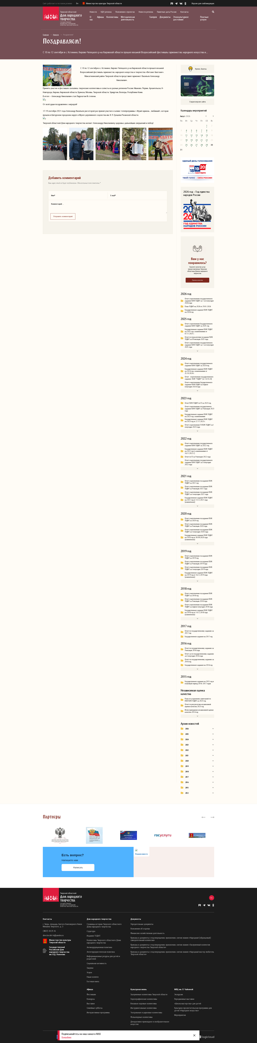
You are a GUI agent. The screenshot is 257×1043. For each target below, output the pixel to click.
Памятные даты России (166, 12)
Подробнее (66, 1037)
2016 (186, 782)
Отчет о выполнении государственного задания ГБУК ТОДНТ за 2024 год (198, 364)
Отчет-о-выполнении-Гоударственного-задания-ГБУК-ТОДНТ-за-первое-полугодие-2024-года (199, 384)
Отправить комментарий (63, 216)
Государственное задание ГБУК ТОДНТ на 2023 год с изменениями (198, 415)
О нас (91, 18)
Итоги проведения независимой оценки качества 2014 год (199, 711)
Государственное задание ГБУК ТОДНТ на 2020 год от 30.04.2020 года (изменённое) (198, 537)
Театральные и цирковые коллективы (146, 1012)
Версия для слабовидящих (203, 3)
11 (186, 135)
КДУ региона (106, 12)
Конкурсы (91, 999)
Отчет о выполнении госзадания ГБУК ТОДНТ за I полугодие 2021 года (198, 493)
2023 (186, 745)
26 (191, 145)
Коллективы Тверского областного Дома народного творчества (104, 941)
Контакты (184, 12)
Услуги (89, 972)
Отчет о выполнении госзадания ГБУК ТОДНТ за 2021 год (198, 482)
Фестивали (91, 994)
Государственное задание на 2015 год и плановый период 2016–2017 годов (199, 682)
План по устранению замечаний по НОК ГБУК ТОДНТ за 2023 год (198, 700)
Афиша (100, 17)
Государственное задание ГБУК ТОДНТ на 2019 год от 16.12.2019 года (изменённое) (198, 575)
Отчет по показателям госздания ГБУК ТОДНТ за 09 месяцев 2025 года (199, 338)
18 (186, 140)
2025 (186, 734)
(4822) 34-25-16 (49, 931)
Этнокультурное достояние (180, 18)
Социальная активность (97, 963)
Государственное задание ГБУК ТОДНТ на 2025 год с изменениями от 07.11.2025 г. (198, 331)
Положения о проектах (125, 12)
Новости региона (146, 12)
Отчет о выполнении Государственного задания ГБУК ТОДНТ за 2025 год (198, 325)
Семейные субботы (94, 1008)
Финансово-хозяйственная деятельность (148, 933)
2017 (186, 777)
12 (191, 135)
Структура (91, 931)
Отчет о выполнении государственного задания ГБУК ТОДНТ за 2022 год (198, 444)
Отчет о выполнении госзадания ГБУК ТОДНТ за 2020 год (198, 519)
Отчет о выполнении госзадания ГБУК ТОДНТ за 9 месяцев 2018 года (198, 600)
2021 (186, 755)
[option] (60, 835)
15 (207, 135)
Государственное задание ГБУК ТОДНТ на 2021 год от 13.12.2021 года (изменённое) (198, 500)
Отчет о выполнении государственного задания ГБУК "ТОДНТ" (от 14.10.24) (199, 378)
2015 (186, 788)
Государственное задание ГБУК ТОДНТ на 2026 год (198, 311)
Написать (78, 867)
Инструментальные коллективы (144, 1008)
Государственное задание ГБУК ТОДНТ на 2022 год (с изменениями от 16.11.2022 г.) (198, 451)
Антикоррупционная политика (99, 947)
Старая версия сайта (197, 101)
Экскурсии (178, 994)
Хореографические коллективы (144, 999)
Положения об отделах (140, 928)
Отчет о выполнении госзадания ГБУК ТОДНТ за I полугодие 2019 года (198, 568)
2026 (186, 729)
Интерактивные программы (98, 1012)
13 (196, 135)
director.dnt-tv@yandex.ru (53, 935)
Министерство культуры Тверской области (60, 941)
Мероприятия (180, 1015)
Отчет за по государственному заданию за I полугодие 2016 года (199, 655)
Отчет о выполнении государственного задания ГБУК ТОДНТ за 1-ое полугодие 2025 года (199, 345)
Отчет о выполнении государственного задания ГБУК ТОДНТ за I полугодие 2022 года (198, 462)
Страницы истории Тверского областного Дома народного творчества (104, 925)
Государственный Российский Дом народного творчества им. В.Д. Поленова (59, 951)
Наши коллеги (93, 977)
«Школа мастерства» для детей (187, 1003)
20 (196, 140)
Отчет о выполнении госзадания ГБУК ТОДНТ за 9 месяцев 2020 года (198, 525)
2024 (186, 739)
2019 (186, 766)
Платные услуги (204, 18)
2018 (186, 771)
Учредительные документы (142, 924)
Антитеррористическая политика (101, 952)
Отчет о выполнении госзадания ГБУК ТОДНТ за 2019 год (198, 557)
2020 (186, 761)
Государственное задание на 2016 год (198, 665)
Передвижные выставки (184, 999)
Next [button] (212, 817)
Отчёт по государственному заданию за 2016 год (199, 660)
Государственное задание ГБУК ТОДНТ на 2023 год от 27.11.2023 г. (198, 420)
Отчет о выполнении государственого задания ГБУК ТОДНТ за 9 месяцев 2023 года (199, 408)
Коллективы (112, 17)
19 (191, 140)
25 (186, 145)
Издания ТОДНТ (93, 935)
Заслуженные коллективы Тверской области (149, 994)
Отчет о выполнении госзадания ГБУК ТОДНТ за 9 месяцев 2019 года (198, 562)
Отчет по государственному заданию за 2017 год (199, 632)
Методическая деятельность (128, 18)
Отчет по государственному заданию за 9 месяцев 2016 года (199, 649)
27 (196, 145)
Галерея (153, 17)
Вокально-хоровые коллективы (144, 1003)
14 (202, 135)
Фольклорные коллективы (141, 1017)
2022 (186, 750)
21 (202, 140)
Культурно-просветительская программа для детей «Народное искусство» (193, 1009)
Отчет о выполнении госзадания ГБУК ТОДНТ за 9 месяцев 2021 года (198, 487)
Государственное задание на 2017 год (198, 636)
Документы (165, 17)
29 (207, 145)
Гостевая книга (93, 981)
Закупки (90, 968)
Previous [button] (203, 817)
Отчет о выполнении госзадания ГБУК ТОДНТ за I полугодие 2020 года (198, 531)
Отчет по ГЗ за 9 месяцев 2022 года (198, 457)
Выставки (91, 1003)
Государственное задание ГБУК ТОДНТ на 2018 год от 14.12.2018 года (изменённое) (198, 612)
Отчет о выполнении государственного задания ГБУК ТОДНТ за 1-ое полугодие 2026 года (199, 301)
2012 (186, 793)
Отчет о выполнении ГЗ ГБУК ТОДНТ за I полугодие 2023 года (199, 426)
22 (207, 140)
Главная (46, 35)
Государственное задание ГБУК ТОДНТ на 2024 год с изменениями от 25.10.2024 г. (198, 371)
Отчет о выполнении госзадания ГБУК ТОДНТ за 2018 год (198, 594)
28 (202, 145)
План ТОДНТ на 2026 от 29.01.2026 (198, 306)
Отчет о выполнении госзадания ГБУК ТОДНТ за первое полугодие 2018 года (199, 606)
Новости (93, 12)
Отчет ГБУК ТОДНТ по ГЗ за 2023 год (198, 403)
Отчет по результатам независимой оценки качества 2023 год (198, 705)
